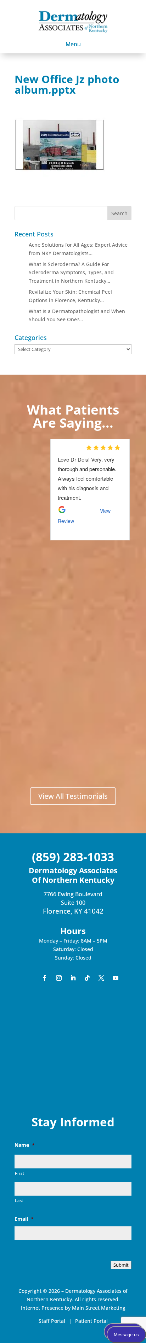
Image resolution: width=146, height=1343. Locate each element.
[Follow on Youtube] (115, 978)
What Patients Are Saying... (73, 416)
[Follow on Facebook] (44, 978)
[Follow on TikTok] (87, 978)
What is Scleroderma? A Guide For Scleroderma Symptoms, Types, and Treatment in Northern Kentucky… (71, 273)
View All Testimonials (73, 796)
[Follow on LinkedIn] (73, 978)
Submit (121, 1265)
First (19, 1173)
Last (19, 1200)
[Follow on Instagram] (58, 978)
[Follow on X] (101, 978)
